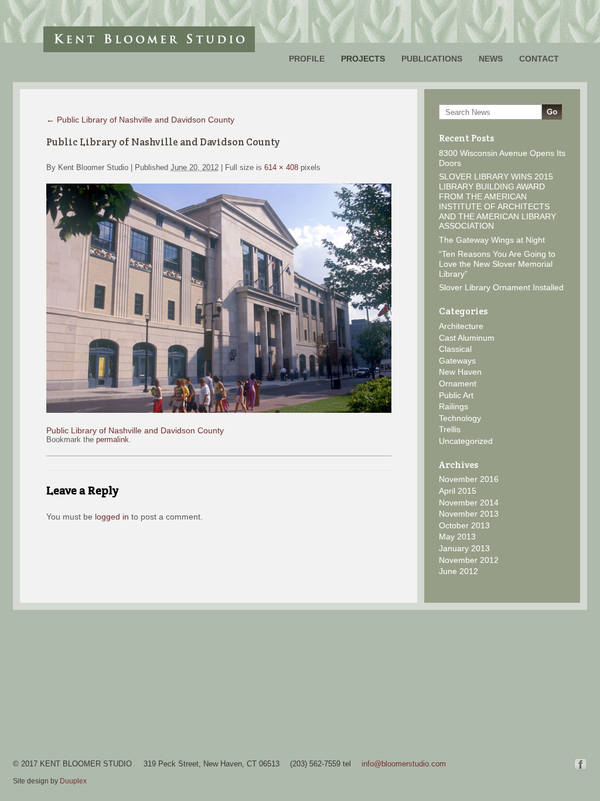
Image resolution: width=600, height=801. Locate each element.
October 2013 (464, 525)
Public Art (456, 395)
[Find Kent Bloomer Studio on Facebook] (580, 767)
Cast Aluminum (467, 337)
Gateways (457, 360)
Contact (539, 58)
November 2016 (469, 479)
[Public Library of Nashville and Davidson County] (218, 410)
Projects (363, 58)
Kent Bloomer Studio (149, 39)
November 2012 (469, 560)
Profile (307, 58)
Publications (431, 58)
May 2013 (457, 536)
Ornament (457, 383)
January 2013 (464, 548)
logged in (112, 516)
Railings (453, 406)
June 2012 (458, 571)
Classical (455, 349)
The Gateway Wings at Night (492, 240)
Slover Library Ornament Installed (501, 287)
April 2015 (457, 490)
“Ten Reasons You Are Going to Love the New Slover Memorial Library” (497, 264)
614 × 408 (281, 167)
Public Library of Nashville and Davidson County (140, 119)
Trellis (450, 429)
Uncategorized (466, 441)
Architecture (461, 326)
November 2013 (469, 513)
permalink (112, 439)
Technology (460, 418)
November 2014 (469, 502)
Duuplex (73, 781)
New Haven (460, 371)
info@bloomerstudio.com (404, 763)
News (491, 58)
